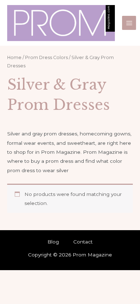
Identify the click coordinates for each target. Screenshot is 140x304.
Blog (53, 242)
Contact (83, 242)
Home (14, 57)
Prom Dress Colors (46, 57)
